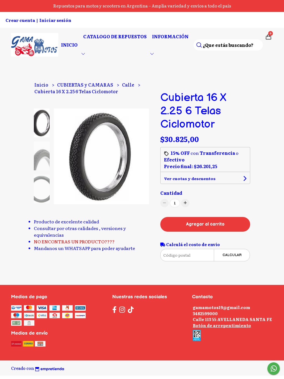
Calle (128, 84)
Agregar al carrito (205, 224)
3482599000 (205, 313)
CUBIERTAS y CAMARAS (85, 84)
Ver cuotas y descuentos (189, 178)
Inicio (69, 44)
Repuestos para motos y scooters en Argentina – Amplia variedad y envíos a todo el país (142, 5)
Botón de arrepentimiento (222, 325)
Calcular (232, 255)
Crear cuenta (20, 20)
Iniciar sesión (55, 20)
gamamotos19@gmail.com (221, 307)
